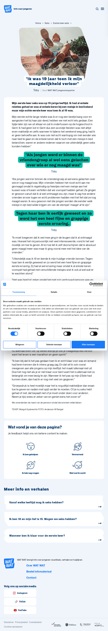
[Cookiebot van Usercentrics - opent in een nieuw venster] (93, 284)
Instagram (22, 593)
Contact (31, 577)
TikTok (22, 601)
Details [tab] (54, 292)
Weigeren (19, 344)
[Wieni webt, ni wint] (99, 624)
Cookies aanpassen (13, 626)
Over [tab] (89, 292)
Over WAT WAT (35, 565)
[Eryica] (56, 624)
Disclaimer (9, 622)
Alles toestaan (88, 344)
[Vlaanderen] (85, 624)
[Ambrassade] (71, 624)
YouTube (22, 610)
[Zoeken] (97, 9)
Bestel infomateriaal (38, 571)
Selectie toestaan (54, 344)
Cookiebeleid (35, 622)
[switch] (41, 334)
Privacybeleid (21, 622)
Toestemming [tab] (18, 292)
